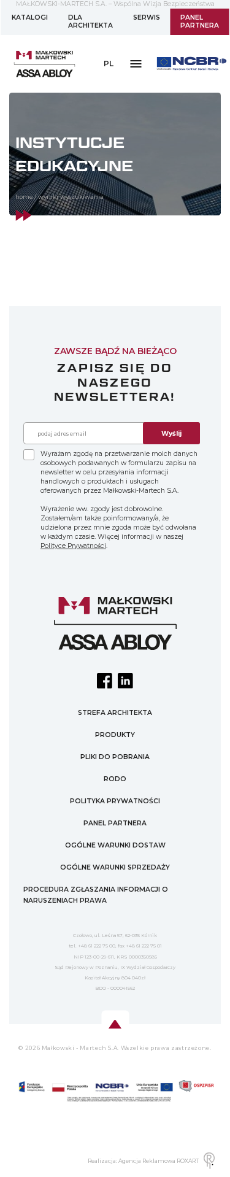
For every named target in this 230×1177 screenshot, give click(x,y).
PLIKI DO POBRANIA (115, 757)
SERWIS (146, 17)
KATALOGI (30, 17)
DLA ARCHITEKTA (90, 22)
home (24, 196)
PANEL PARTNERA (199, 22)
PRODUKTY (115, 735)
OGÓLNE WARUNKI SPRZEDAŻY (115, 867)
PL (108, 63)
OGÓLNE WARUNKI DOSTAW (115, 845)
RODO (115, 779)
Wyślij (171, 434)
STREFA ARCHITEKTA (115, 713)
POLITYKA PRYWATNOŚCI (115, 801)
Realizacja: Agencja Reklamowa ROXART (143, 1160)
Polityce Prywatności (73, 546)
